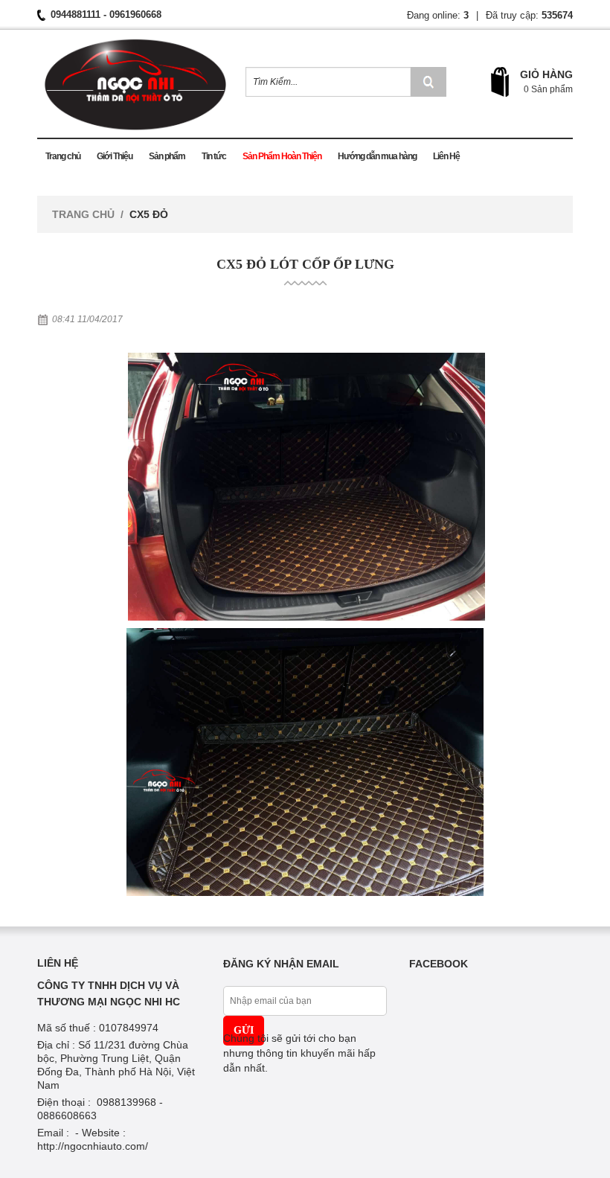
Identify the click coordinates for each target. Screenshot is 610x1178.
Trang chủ (83, 214)
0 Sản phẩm (548, 89)
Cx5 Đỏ (148, 214)
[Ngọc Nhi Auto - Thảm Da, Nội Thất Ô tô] (135, 80)
